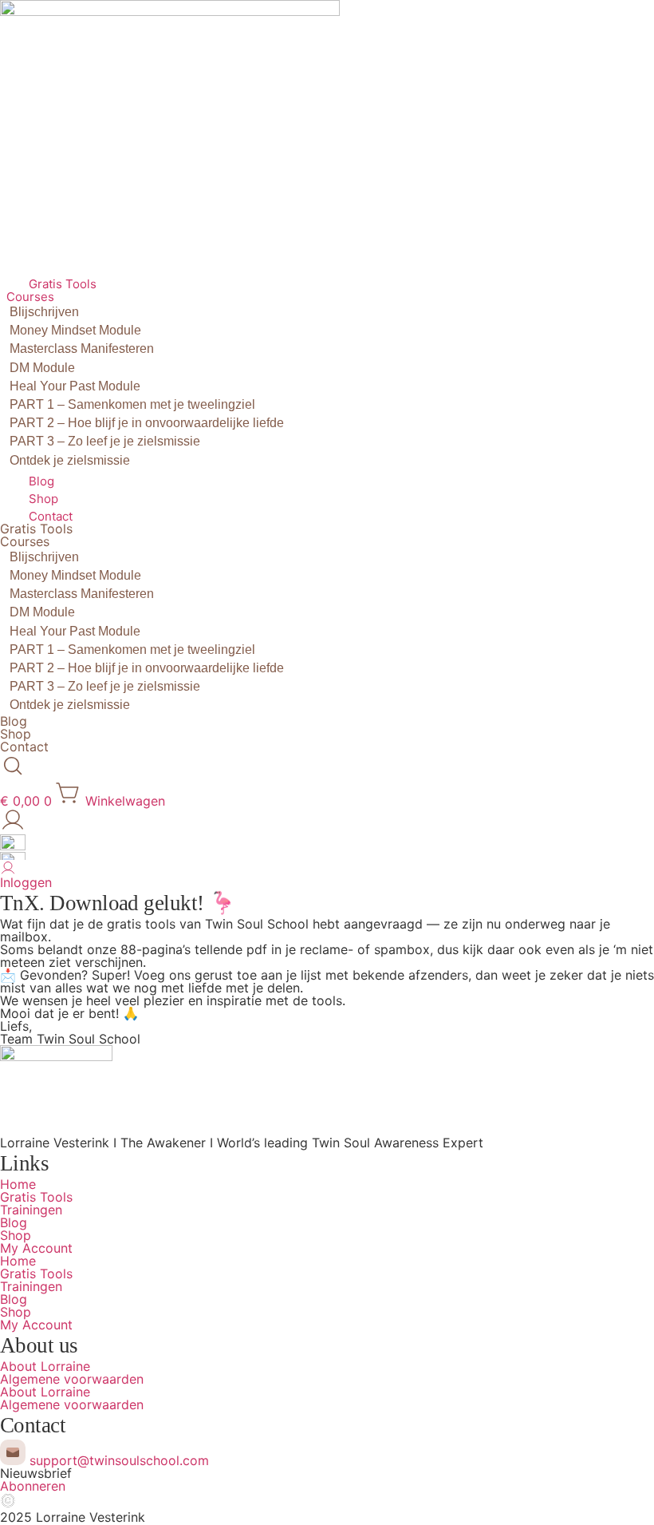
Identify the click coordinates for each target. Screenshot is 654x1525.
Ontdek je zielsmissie (70, 460)
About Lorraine (45, 1366)
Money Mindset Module (75, 330)
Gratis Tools (63, 283)
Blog (41, 481)
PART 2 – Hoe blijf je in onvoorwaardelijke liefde (147, 423)
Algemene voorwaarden (72, 1379)
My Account (36, 1248)
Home (18, 1184)
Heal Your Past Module (75, 386)
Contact (51, 516)
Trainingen (31, 1210)
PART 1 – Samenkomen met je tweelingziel (132, 404)
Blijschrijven (44, 312)
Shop (43, 498)
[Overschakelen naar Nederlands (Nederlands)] (13, 846)
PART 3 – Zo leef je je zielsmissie (105, 441)
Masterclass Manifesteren (82, 348)
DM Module (42, 367)
